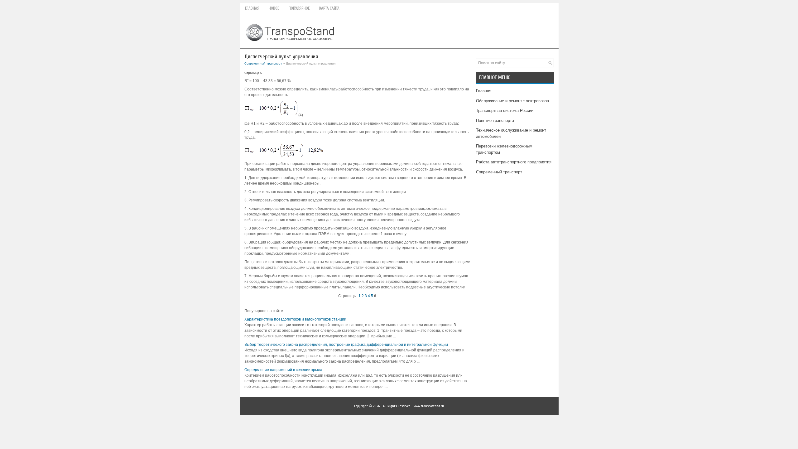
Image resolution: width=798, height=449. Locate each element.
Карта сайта (329, 8)
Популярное (299, 8)
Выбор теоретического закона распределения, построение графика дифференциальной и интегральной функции (346, 344)
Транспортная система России (504, 110)
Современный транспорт (263, 63)
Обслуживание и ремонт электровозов (512, 101)
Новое (274, 8)
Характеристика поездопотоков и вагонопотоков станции (295, 319)
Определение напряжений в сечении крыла (283, 370)
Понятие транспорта (495, 120)
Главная (252, 8)
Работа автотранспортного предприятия (513, 162)
